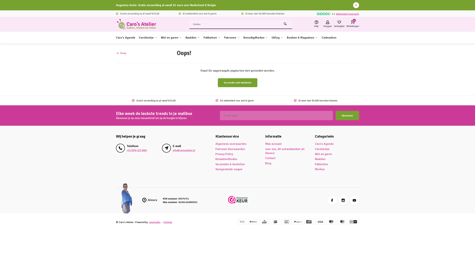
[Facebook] (332, 200)
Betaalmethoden (226, 159)
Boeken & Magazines (300, 37)
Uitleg (276, 37)
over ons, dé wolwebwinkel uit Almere (284, 151)
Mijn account (273, 144)
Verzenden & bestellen (230, 164)
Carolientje (146, 37)
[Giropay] (353, 222)
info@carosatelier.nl (184, 150)
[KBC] (264, 222)
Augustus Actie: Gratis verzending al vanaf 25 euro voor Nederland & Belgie (166, 5)
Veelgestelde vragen (228, 169)
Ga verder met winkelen (237, 82)
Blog (268, 163)
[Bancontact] (286, 222)
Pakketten (210, 37)
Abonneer (347, 115)
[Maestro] (331, 222)
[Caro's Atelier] (138, 24)
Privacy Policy (224, 154)
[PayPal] (297, 222)
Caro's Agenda (125, 37)
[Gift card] (309, 222)
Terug (123, 53)
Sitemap (167, 222)
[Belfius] (253, 222)
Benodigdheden (253, 37)
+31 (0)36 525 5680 (137, 150)
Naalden (191, 37)
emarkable (154, 222)
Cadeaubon (329, 37)
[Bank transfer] (242, 222)
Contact (270, 158)
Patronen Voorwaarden (230, 149)
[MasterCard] (342, 222)
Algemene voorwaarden (230, 144)
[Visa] (320, 222)
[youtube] (354, 200)
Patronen (230, 37)
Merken (320, 169)
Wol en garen (169, 37)
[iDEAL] (275, 222)
